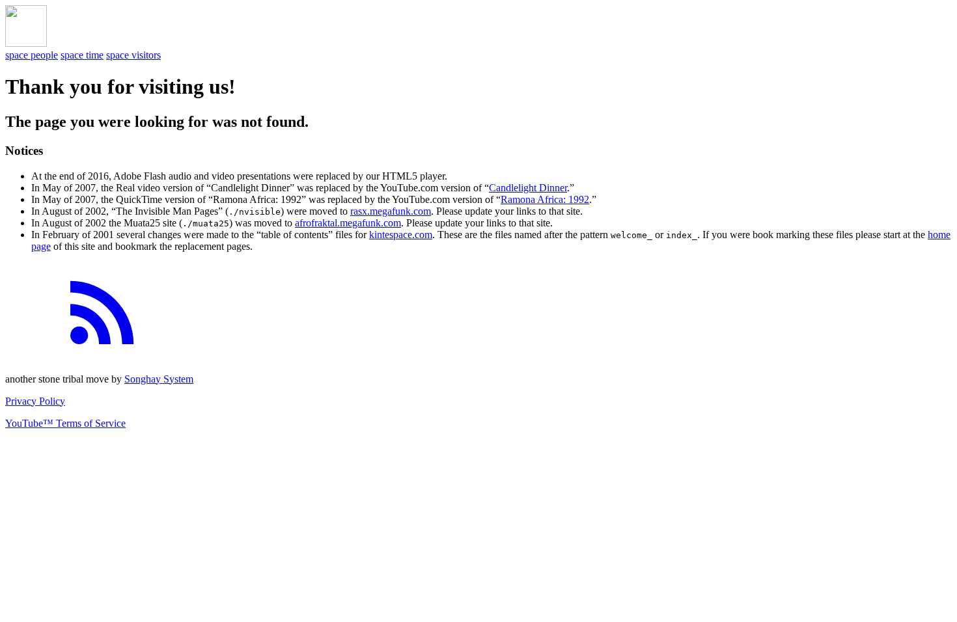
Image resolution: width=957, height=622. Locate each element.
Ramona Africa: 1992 (545, 199)
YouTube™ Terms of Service (65, 423)
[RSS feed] (103, 356)
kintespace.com (400, 234)
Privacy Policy (35, 401)
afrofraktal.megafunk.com (348, 222)
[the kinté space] (26, 43)
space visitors (133, 55)
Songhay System (158, 379)
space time (82, 55)
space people (31, 55)
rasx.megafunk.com (390, 211)
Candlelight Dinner (528, 187)
